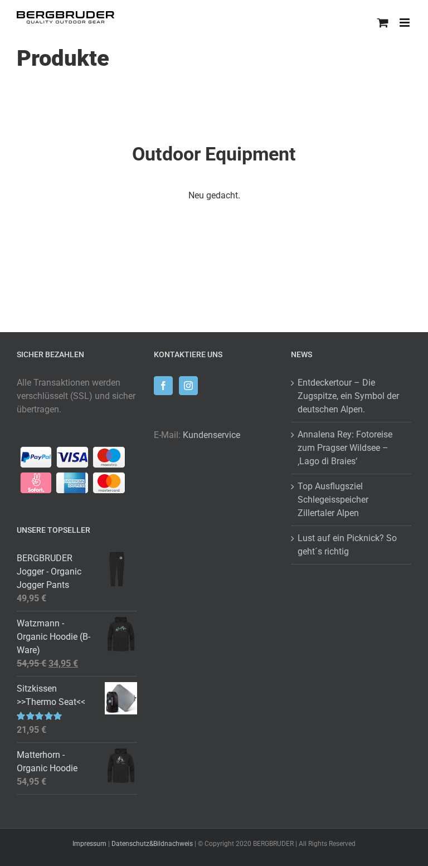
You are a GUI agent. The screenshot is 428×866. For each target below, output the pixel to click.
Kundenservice (211, 435)
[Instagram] (188, 385)
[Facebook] (163, 385)
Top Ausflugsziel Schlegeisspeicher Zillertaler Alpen (333, 499)
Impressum (89, 844)
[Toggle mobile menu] (405, 22)
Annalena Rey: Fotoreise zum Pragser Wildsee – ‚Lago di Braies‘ (345, 447)
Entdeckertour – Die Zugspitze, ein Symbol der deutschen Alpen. (348, 396)
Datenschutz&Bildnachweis (152, 844)
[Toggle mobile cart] (382, 22)
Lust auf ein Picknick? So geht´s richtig (347, 545)
